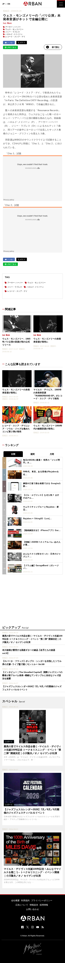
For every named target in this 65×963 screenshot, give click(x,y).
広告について (21, 905)
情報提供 (34, 905)
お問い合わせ (32, 909)
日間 (13, 454)
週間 (32, 454)
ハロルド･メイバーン (14, 34)
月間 (52, 454)
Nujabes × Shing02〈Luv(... (37, 518)
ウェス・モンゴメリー (14, 29)
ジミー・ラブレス (12, 32)
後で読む (56, 47)
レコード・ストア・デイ (15, 37)
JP (3, 4)
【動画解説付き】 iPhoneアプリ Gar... (42, 530)
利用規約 (25, 900)
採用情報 (44, 905)
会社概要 (15, 900)
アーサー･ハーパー (13, 27)
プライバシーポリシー (41, 900)
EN (9, 4)
